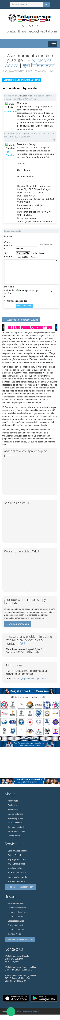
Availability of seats (16, 818)
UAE (44, 70)
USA (51, 70)
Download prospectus (18, 623)
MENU (53, 44)
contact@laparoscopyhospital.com (32, 31)
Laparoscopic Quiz (16, 916)
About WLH (13, 800)
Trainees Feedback (16, 826)
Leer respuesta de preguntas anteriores (22, 80)
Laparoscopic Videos (17, 907)
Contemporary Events (17, 876)
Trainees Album (14, 933)
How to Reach (14, 809)
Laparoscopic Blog (16, 920)
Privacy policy (14, 835)
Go (46, 4)
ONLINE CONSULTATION (20, 939)
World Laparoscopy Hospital (28, 1011)
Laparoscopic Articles (17, 912)
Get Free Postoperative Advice (22, 319)
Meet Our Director (15, 822)
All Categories (25, 95)
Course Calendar (15, 813)
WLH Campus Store (16, 863)
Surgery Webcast (15, 925)
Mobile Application (16, 903)
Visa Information (15, 868)
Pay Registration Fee (17, 859)
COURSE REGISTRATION (20, 886)
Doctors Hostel (14, 805)
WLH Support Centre (17, 872)
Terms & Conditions (16, 831)
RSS (22, 643)
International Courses (17, 881)
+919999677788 (31, 26)
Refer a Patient (14, 855)
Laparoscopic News (16, 929)
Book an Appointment (17, 850)
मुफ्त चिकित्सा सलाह (39, 65)
